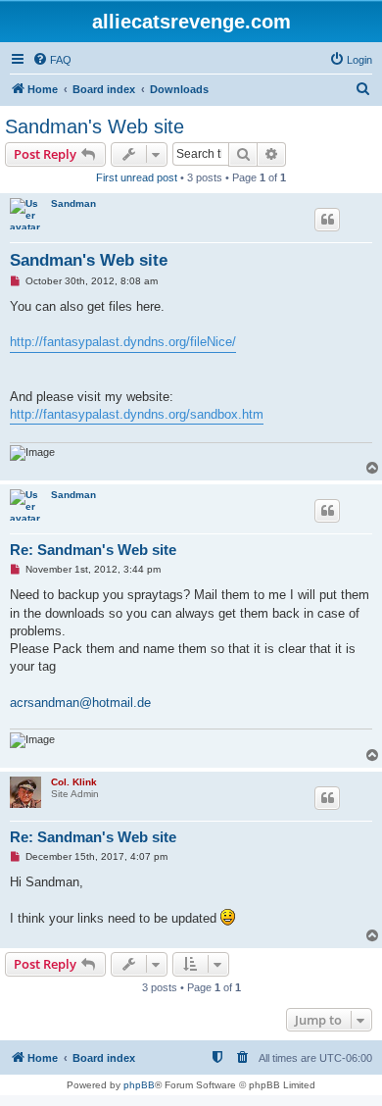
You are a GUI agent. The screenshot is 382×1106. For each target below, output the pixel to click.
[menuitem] (52, 60)
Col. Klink (74, 782)
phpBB (139, 1085)
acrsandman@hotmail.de (80, 702)
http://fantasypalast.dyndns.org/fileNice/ (123, 341)
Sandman (73, 203)
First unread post (136, 177)
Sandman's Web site (94, 126)
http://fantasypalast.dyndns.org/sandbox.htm (136, 414)
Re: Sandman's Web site (93, 549)
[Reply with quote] (327, 219)
